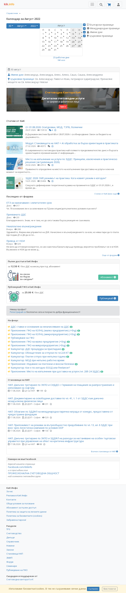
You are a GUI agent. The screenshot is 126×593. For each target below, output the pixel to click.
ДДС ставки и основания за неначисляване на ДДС (40, 326)
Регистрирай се (18, 312)
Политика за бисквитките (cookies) (24, 515)
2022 (33, 25)
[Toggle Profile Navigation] (118, 4)
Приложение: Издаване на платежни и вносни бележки (42, 363)
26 (67, 45)
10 (55, 37)
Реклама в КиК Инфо (16, 495)
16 (49, 41)
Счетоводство (13, 533)
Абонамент (107, 277)
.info (9, 4)
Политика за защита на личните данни (26, 511)
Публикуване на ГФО (22, 337)
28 (79, 45)
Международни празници (104, 28)
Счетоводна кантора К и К (19, 579)
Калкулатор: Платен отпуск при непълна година (38, 356)
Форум (9, 561)
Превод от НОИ (15, 240)
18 (61, 41)
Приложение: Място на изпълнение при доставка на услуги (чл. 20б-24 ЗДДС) (55, 371)
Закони (10, 549)
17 (55, 41)
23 (49, 45)
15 (43, 41)
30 (10, 25)
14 (79, 37)
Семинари (11, 565)
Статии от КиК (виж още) (106, 194)
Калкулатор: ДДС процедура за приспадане (36, 349)
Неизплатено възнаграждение (24, 226)
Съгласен (93, 588)
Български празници (101, 24)
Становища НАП (14, 553)
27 (73, 45)
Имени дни (95, 32)
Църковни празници (101, 35)
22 (43, 45)
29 (43, 49)
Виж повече (110, 588)
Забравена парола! (16, 519)
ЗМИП (9, 557)
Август (21, 25)
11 (61, 37)
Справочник (12, 13)
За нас (9, 491)
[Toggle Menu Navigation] (92, 4)
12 (67, 37)
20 (73, 41)
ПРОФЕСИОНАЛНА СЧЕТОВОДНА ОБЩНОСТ (33, 473)
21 (79, 41)
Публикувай (107, 298)
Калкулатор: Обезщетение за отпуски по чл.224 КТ (40, 352)
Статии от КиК (15, 120)
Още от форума (110, 255)
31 (55, 49)
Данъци (10, 537)
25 (61, 45)
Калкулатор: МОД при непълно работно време (37, 360)
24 (55, 45)
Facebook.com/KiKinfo (20, 467)
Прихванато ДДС (16, 214)
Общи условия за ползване (20, 503)
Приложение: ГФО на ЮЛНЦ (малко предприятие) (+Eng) (43, 330)
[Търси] (101, 4)
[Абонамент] (109, 4)
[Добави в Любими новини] (55, 130)
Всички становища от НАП (103, 451)
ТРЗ (8, 529)
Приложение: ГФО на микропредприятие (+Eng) (38, 345)
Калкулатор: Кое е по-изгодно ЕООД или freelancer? (40, 367)
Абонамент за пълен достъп (21, 507)
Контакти (11, 499)
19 (67, 41)
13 (73, 37)
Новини (10, 545)
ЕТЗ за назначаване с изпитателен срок (29, 202)
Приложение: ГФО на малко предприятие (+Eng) (38, 341)
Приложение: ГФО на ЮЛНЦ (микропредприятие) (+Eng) (43, 334)
